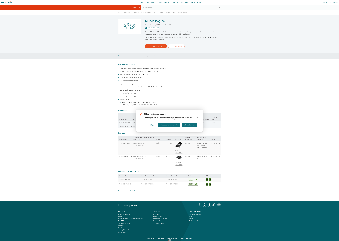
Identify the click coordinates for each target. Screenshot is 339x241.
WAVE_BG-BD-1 (202, 147)
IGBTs (120, 227)
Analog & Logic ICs (124, 230)
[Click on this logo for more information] (193, 179)
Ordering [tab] (157, 56)
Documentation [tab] (136, 56)
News (193, 2)
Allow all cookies (189, 125)
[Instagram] (214, 205)
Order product (177, 46)
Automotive (122, 232)
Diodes (120, 216)
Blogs (199, 2)
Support (167, 2)
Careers (180, 2)
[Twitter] (199, 205)
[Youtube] (219, 205)
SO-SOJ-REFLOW (202, 143)
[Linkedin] (204, 205)
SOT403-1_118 (215, 156)
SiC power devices (124, 223)
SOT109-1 (188, 143)
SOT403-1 (188, 156)
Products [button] (141, 2)
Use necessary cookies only (169, 125)
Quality (159, 2)
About (187, 2)
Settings (151, 125)
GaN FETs (121, 225)
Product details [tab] (123, 56)
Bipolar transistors (124, 214)
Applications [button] (150, 2)
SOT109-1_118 (215, 143)
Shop (173, 2)
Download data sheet (157, 46)
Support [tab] (147, 56)
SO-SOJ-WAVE (201, 145)
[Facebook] (209, 205)
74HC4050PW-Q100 (125, 126)
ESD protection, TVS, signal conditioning (130, 218)
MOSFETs (121, 221)
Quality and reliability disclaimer (128, 191)
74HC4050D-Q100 (124, 123)
